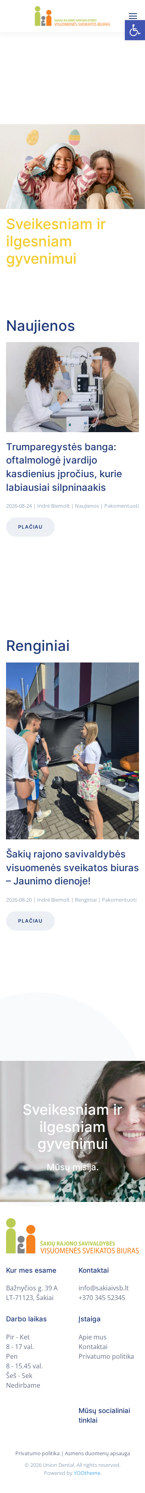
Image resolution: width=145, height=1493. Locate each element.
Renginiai (86, 899)
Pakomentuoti (121, 505)
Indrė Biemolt (53, 505)
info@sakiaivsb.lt (104, 1288)
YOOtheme (87, 1473)
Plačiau (30, 527)
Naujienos (87, 505)
